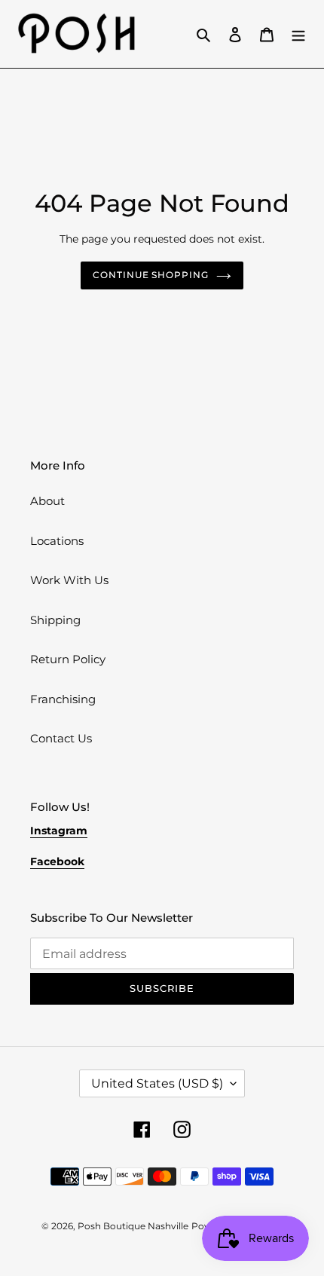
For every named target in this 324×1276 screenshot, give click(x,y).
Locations (57, 541)
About (47, 501)
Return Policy (67, 659)
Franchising (63, 699)
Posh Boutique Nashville (133, 1226)
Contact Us (61, 738)
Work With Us (69, 580)
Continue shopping (151, 274)
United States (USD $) (157, 1083)
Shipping (55, 620)
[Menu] (298, 34)
